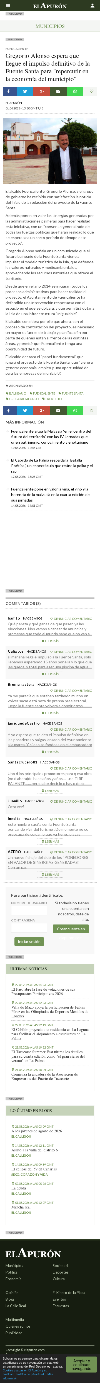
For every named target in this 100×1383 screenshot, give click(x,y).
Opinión (12, 1292)
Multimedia (15, 1319)
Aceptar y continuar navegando (81, 1364)
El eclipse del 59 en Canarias (34, 1169)
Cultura (59, 1279)
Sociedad (60, 1265)
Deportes (60, 1272)
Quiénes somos (18, 1326)
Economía (13, 1279)
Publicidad (14, 1333)
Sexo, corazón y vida (29, 1174)
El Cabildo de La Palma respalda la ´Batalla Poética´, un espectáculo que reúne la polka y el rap (52, 465)
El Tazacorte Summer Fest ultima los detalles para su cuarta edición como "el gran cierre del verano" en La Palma (48, 1056)
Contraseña (23, 920)
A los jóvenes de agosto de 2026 (36, 1131)
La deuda (18, 1188)
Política (12, 1272)
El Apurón (14, 102)
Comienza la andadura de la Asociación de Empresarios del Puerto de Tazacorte (44, 1076)
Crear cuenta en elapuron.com (71, 929)
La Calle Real (16, 1306)
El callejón (21, 1136)
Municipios (50, 26)
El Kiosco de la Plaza (69, 1292)
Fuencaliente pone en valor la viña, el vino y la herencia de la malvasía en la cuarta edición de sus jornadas (50, 494)
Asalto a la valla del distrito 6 (34, 1150)
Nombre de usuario (29, 903)
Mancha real (21, 1207)
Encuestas (61, 1306)
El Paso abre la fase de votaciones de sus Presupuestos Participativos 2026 (43, 991)
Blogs (10, 1299)
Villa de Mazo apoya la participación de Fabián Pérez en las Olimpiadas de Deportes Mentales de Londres (49, 1011)
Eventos (59, 1299)
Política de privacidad (30, 1374)
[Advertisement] (50, 549)
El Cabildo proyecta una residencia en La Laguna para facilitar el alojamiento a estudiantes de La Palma (50, 1034)
